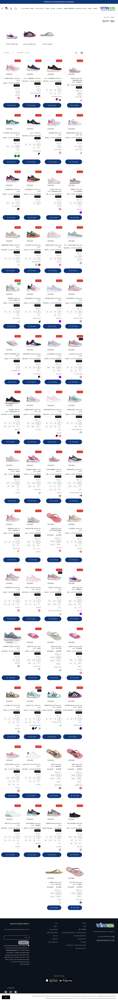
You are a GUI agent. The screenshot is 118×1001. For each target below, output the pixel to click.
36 (12, 146)
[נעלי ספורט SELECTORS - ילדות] (75, 234)
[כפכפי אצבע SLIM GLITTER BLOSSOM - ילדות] (54, 518)
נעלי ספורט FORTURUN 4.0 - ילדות (74, 299)
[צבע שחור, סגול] (80, 728)
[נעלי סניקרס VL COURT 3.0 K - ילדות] (13, 122)
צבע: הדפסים (78, 785)
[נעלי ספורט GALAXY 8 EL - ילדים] (33, 695)
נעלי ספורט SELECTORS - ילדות (73, 245)
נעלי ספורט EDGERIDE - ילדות (52, 78)
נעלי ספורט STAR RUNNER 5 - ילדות (53, 470)
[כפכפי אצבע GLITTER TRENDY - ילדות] (75, 872)
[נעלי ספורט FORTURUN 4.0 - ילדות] (75, 288)
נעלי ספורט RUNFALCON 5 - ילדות (12, 79)
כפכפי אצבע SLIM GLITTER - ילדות (56, 647)
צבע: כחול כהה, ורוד (35, 93)
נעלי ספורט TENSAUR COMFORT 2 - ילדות (13, 529)
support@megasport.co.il (104, 940)
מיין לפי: (27, 53)
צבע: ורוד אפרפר (78, 318)
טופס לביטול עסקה (52, 933)
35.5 (17, 146)
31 (47, 90)
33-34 (52, 544)
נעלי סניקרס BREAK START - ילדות (53, 246)
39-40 (58, 896)
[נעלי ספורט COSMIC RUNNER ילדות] (75, 179)
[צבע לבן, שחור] (39, 321)
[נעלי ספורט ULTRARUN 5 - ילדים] (54, 343)
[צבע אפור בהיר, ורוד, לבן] (60, 614)
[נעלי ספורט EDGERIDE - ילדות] (54, 68)
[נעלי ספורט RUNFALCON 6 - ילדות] (75, 459)
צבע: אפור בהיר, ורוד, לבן (55, 610)
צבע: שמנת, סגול (16, 370)
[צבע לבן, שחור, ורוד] (60, 99)
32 (59, 93)
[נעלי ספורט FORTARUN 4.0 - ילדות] (33, 179)
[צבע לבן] (39, 432)
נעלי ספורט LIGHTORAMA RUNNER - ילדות (33, 824)
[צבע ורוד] (18, 98)
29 (34, 144)
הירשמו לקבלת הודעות (19, 923)
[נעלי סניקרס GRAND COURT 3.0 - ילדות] (75, 122)
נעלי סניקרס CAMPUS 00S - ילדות (53, 824)
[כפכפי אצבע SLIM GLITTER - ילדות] (54, 636)
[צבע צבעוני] (80, 902)
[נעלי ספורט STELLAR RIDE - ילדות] (13, 754)
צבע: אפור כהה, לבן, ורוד (76, 492)
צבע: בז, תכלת (57, 667)
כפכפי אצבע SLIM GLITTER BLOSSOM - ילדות (55, 530)
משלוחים (83, 942)
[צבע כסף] (18, 731)
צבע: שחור (17, 429)
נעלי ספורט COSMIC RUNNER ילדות (76, 190)
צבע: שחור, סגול (78, 725)
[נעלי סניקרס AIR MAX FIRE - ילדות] (33, 518)
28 (55, 90)
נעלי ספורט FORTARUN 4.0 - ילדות (32, 190)
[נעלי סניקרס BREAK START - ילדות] (54, 234)
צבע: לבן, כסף (16, 318)
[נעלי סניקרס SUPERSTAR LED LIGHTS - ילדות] (75, 695)
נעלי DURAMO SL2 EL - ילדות (54, 134)
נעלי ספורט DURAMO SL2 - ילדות (12, 190)
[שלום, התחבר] (11, 8)
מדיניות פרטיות (82, 939)
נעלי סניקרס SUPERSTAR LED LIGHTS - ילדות (73, 706)
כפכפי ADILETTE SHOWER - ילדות (12, 355)
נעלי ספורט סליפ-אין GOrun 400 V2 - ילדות (33, 588)
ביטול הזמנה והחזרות (80, 936)
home (112, 17)
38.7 (13, 203)
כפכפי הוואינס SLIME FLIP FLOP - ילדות (55, 883)
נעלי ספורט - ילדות (35, 133)
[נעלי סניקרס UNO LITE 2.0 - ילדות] (13, 813)
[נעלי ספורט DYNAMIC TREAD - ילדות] (13, 636)
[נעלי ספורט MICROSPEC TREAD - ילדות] (13, 234)
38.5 (13, 486)
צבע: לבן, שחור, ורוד (56, 96)
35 (76, 146)
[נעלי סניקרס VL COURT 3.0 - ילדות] (33, 234)
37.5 (38, 545)
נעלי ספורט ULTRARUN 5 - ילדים (53, 355)
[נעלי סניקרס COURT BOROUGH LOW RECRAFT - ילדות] (75, 68)
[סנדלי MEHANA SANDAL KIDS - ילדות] (33, 459)
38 (18, 150)
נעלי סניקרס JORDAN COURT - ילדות (14, 470)
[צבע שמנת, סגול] (18, 373)
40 (55, 203)
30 (51, 90)
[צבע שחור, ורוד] (18, 209)
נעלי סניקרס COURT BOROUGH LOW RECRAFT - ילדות (76, 80)
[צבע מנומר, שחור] (39, 265)
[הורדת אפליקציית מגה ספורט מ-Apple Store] (52, 980)
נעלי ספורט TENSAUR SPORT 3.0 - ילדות (13, 299)
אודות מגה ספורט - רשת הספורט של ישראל (73, 933)
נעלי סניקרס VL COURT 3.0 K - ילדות (11, 134)
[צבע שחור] (18, 432)
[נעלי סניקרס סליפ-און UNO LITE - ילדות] (33, 754)
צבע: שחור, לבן (37, 151)
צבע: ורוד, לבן (16, 548)
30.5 (34, 483)
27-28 (58, 541)
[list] (59, 36)
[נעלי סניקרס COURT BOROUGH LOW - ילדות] (54, 179)
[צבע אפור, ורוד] (60, 152)
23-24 (79, 775)
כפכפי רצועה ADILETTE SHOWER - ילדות (75, 647)
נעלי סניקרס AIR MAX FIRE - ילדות (33, 529)
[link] (57, 99)
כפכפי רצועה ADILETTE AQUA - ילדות (34, 647)
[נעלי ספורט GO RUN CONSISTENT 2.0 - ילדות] (13, 399)
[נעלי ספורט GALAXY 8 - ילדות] (75, 343)
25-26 (73, 775)
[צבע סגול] (80, 212)
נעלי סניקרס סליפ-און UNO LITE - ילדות (32, 765)
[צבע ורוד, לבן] (18, 551)
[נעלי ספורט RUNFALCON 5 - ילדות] (13, 68)
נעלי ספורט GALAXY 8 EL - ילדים (33, 706)
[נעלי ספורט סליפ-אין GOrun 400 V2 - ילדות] (33, 577)
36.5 (8, 483)
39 (59, 203)
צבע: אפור (79, 260)
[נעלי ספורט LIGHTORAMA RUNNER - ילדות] (33, 813)
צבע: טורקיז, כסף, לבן (35, 725)
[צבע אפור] (80, 263)
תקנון (84, 926)
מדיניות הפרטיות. (9, 955)
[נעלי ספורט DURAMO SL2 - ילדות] (13, 179)
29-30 (52, 541)
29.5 (79, 203)
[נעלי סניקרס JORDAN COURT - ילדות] (13, 459)
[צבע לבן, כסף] (18, 321)
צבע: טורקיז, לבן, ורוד (77, 429)
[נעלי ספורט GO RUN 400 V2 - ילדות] (54, 288)
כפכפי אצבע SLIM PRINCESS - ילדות (77, 765)
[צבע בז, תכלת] (60, 670)
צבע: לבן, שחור (37, 318)
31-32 (58, 544)
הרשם (23, 942)
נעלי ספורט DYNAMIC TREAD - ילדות (11, 647)
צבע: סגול (79, 209)
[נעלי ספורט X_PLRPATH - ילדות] (75, 518)
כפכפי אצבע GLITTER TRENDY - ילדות (76, 883)
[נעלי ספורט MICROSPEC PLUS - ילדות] (33, 343)
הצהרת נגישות (54, 929)
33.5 (50, 840)
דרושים (55, 926)
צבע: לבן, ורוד (78, 97)
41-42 (52, 896)
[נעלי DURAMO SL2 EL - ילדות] (54, 122)
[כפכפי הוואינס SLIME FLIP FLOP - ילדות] (54, 872)
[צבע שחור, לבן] (39, 154)
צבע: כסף (17, 728)
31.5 (29, 483)
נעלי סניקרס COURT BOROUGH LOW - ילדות (54, 190)
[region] (59, 997)
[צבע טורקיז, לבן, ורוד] (80, 432)
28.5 (54, 483)
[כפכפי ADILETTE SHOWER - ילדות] (13, 343)
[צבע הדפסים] (80, 788)
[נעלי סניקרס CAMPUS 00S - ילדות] (54, 813)
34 (51, 93)
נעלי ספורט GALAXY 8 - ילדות (75, 355)
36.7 (54, 367)
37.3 (8, 146)
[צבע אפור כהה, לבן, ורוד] (80, 496)
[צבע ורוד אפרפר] (80, 321)
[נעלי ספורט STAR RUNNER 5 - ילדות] (54, 459)
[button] (94, 8)
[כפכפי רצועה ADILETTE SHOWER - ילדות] (75, 636)
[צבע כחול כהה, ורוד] (39, 96)
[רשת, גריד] (82, 53)
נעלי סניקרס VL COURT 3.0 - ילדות (32, 246)
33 (55, 93)
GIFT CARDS (82, 929)
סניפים (84, 923)
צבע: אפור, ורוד (57, 149)
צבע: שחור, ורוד (16, 206)
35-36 (58, 664)
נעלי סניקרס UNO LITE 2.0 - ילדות (12, 824)
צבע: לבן (38, 429)
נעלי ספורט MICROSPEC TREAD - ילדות (11, 246)
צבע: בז (18, 262)
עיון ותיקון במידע (53, 942)
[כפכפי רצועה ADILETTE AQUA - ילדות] (33, 636)
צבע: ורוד (17, 95)
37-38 (52, 893)
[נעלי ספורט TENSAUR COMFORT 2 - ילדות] (13, 518)
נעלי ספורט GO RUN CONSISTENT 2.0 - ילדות (12, 410)
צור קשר (55, 936)
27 (59, 90)
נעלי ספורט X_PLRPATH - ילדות (75, 529)
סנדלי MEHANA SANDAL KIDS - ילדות (33, 470)
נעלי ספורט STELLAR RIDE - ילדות (12, 765)
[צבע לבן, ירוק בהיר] (60, 725)
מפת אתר (55, 939)
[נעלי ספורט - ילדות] (33, 122)
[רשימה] (76, 53)
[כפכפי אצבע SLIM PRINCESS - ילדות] (75, 754)
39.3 (8, 203)
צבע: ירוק (17, 153)
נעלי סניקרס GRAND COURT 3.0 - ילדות (74, 134)
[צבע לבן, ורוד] (80, 100)
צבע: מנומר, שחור (36, 262)
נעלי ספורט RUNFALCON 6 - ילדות (74, 470)
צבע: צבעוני (79, 899)
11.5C (79, 94)
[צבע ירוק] (18, 156)
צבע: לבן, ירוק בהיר (56, 722)
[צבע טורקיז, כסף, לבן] (39, 728)
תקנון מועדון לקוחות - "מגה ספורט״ (76, 945)
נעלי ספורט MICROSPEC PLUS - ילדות (31, 355)
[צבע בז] (18, 265)
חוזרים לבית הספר (81, 948)
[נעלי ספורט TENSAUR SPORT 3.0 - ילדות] (13, 288)
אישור (6, 997)
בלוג (56, 923)
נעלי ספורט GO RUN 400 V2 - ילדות (52, 299)
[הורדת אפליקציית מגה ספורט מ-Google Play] (66, 980)
